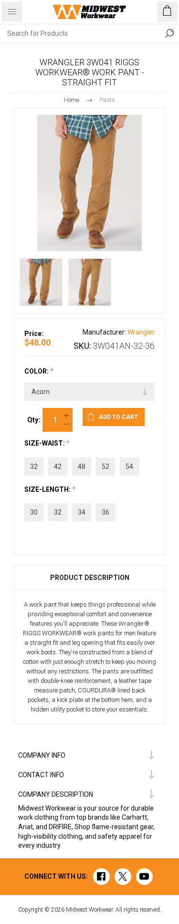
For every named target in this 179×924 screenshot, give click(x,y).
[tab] (89, 577)
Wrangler (141, 332)
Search (169, 33)
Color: (37, 371)
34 (81, 512)
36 (105, 512)
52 (105, 466)
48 (81, 466)
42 (58, 466)
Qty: (34, 420)
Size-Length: (48, 489)
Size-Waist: (45, 443)
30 (34, 512)
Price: (33, 333)
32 (34, 466)
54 (129, 466)
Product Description (89, 577)
